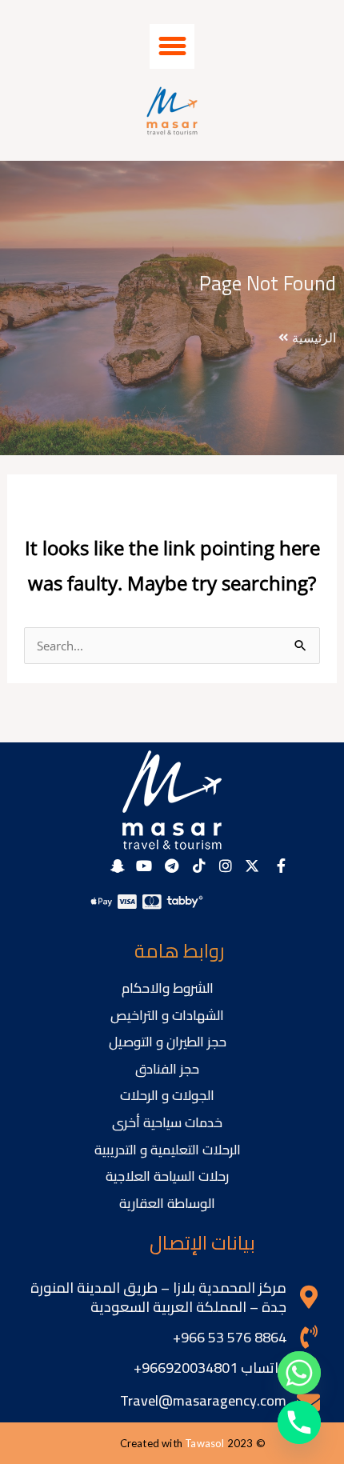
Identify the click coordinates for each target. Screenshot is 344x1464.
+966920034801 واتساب (210, 1367)
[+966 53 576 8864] (308, 1337)
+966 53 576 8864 (229, 1337)
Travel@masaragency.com (203, 1400)
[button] (172, 46)
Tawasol (204, 1443)
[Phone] (299, 1422)
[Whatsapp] (299, 1372)
